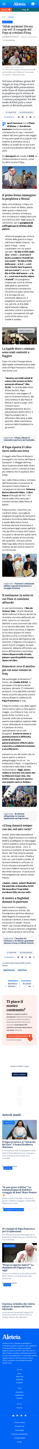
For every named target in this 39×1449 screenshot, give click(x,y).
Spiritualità (19, 1380)
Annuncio (19, 1398)
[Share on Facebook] (19, 117)
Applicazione (19, 1395)
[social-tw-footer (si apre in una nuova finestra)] (22, 1416)
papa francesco (9, 970)
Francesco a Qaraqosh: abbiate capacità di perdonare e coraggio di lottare (19, 585)
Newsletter (19, 1392)
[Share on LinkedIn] (23, 117)
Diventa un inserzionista (20, 1434)
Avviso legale (19, 1430)
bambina (7, 1285)
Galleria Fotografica (25, 330)
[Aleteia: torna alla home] (19, 4)
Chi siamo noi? (19, 1426)
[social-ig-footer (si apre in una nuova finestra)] (26, 1416)
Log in (26, 1066)
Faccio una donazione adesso (18, 1036)
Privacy (19, 1442)
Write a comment (20, 1074)
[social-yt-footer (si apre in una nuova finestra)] (13, 1416)
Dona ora (5, 10)
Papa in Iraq (22, 970)
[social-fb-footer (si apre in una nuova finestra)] (17, 1416)
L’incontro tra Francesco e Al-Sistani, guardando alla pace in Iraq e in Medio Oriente (19, 940)
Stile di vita (19, 1377)
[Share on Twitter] (26, 117)
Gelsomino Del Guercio (29, 37)
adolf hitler (7, 1168)
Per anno (20, 1408)
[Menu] (6, 4)
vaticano (11, 17)
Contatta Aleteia (19, 1438)
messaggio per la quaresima (13, 1210)
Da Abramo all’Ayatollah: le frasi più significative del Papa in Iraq (16, 816)
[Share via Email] (30, 117)
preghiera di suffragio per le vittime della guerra (17, 225)
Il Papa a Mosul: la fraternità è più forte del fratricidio (19, 439)
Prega (24, 10)
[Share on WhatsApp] (34, 117)
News (4, 17)
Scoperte (19, 1383)
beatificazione (9, 1123)
